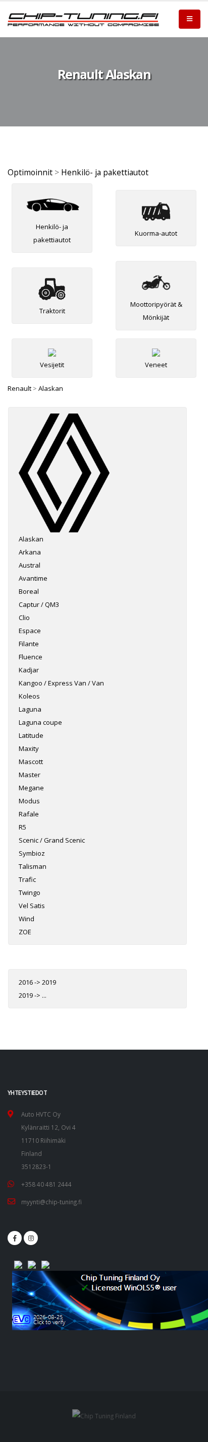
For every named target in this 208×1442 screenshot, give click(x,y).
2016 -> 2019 (37, 982)
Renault (19, 388)
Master (29, 774)
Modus (29, 800)
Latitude (31, 735)
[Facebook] (15, 1238)
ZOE (25, 931)
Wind (26, 918)
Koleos (29, 696)
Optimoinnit (30, 172)
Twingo (29, 892)
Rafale (29, 813)
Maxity (29, 748)
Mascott (31, 761)
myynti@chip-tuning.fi (51, 1202)
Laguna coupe (40, 722)
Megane (31, 787)
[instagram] (31, 1238)
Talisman (32, 866)
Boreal (29, 591)
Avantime (33, 578)
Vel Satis (32, 905)
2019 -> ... (32, 995)
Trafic (27, 879)
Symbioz (32, 853)
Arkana (30, 552)
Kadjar (29, 669)
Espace (30, 630)
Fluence (30, 656)
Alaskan (50, 388)
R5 (22, 827)
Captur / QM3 (39, 604)
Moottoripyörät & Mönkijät (156, 311)
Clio (24, 617)
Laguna (30, 709)
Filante (29, 643)
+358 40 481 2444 (46, 1184)
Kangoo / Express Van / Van (61, 683)
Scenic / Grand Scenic (52, 840)
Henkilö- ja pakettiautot (104, 172)
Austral (29, 565)
